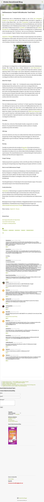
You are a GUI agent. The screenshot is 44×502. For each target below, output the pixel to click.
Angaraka (24, 147)
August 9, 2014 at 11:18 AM (15, 335)
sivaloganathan (9, 305)
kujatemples (5, 230)
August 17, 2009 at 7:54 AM (15, 240)
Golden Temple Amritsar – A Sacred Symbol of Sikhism (13, 382)
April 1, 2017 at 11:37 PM (14, 355)
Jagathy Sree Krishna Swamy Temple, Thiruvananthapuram (14, 385)
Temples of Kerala (11, 418)
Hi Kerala (10, 419)
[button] (3, 15)
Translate (17, 414)
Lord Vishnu (18, 69)
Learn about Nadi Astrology (8, 221)
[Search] (42, 2)
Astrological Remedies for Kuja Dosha (11, 219)
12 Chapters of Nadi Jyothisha (9, 223)
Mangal (26, 149)
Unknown (8, 290)
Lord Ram (18, 109)
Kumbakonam (11, 230)
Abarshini (8, 311)
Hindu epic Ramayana (34, 111)
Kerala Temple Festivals (13, 421)
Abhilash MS (8, 299)
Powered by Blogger (22, 498)
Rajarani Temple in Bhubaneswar (9, 383)
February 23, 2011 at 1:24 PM (16, 260)
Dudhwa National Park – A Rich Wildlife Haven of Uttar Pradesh (15, 381)
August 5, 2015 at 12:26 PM (17, 342)
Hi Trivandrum (11, 420)
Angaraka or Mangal (7, 36)
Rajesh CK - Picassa (14, 209)
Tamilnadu (23, 230)
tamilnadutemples (29, 230)
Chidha (7, 282)
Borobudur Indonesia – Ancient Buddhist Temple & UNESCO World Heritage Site (18, 384)
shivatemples (17, 230)
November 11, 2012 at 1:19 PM (15, 320)
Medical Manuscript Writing (11, 316)
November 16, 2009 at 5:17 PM (16, 249)
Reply (7, 246)
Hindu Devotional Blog (13, 2)
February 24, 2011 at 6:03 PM (21, 275)
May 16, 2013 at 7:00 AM (15, 328)
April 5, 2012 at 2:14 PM (14, 290)
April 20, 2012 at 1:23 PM (14, 311)
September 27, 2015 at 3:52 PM (15, 349)
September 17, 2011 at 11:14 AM (14, 282)
